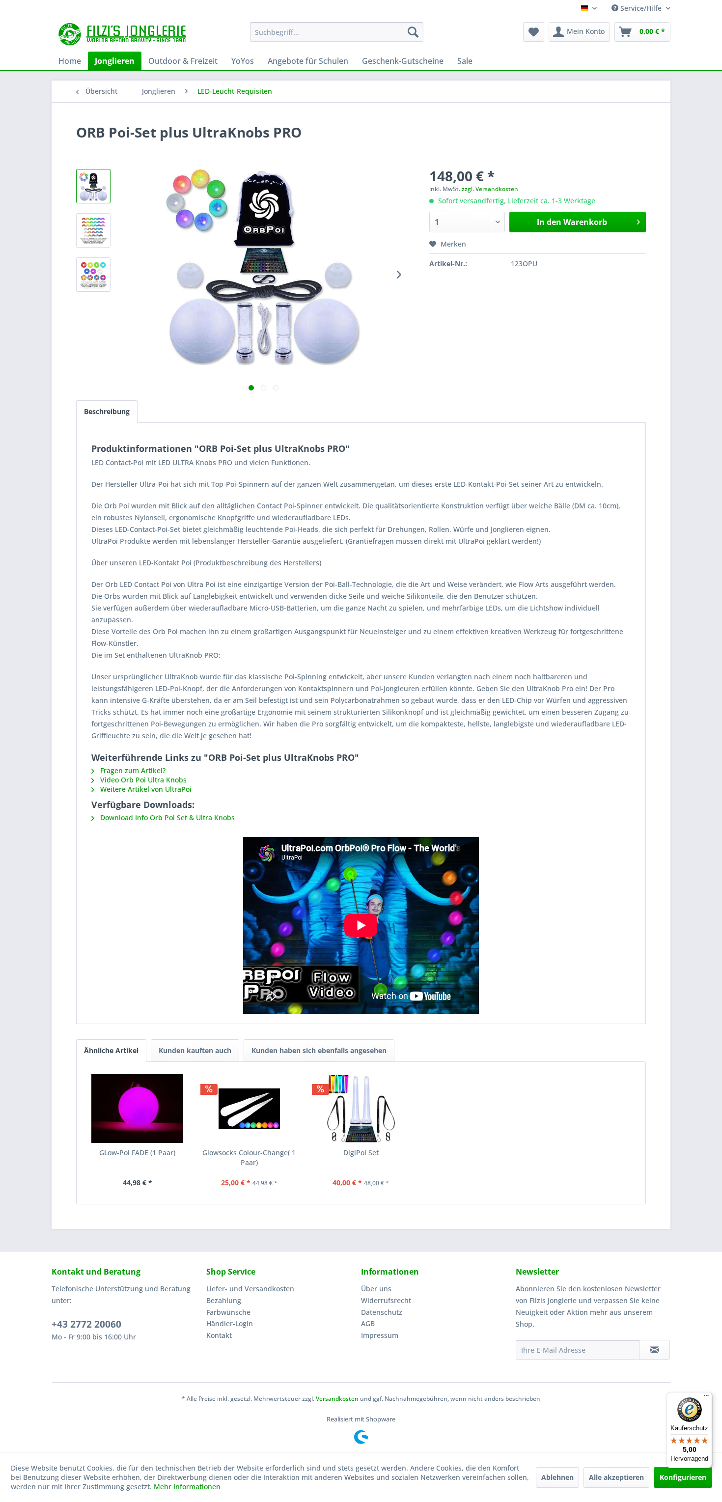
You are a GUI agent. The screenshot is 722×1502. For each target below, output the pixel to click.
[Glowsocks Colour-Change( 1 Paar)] (249, 1108)
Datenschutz (381, 1312)
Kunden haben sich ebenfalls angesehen (319, 1050)
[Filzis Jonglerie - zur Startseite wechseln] (123, 34)
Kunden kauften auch (195, 1050)
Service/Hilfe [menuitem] (641, 8)
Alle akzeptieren (616, 1477)
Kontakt (219, 1335)
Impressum (379, 1335)
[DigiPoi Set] (361, 1108)
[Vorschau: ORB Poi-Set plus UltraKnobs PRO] (93, 186)
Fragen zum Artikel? (132, 770)
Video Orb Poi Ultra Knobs (142, 779)
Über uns (376, 1288)
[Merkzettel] (533, 32)
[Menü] (706, 1398)
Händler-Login (229, 1323)
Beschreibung (107, 411)
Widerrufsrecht (386, 1300)
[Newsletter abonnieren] (654, 1350)
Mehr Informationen (187, 1486)
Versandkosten (337, 1398)
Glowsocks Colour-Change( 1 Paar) (249, 1157)
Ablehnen (557, 1477)
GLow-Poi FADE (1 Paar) (137, 1152)
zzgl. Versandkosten (490, 189)
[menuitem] (336, 32)
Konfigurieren (683, 1477)
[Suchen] (413, 32)
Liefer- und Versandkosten (250, 1288)
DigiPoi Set (361, 1152)
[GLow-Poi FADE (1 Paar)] (137, 1108)
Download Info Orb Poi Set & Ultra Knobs (166, 817)
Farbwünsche (228, 1312)
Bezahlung (223, 1300)
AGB (368, 1323)
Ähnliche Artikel (111, 1050)
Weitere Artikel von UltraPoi (145, 789)
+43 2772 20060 (86, 1324)
